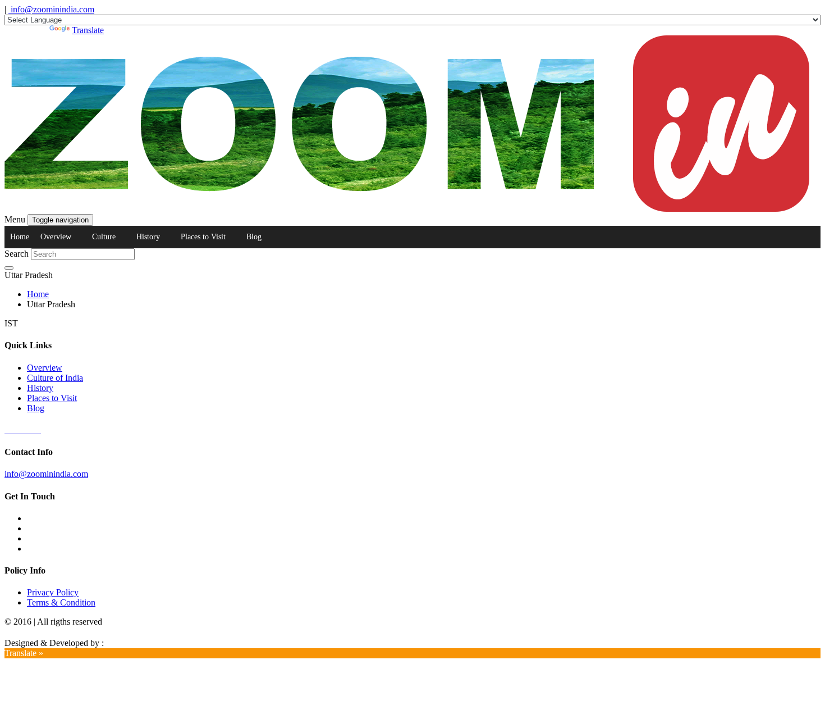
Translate (88, 30)
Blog (254, 237)
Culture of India (55, 378)
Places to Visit (203, 237)
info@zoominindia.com (51, 9)
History (148, 237)
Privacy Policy (53, 592)
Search (16, 253)
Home (19, 237)
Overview (55, 237)
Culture (104, 237)
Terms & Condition (61, 602)
